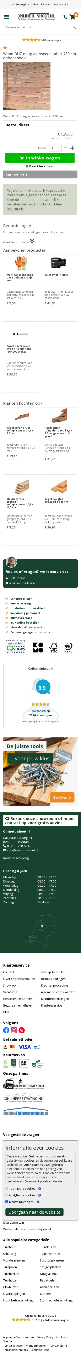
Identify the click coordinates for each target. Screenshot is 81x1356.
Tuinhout (9, 1247)
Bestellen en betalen (18, 999)
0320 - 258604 (17, 578)
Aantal (42, 148)
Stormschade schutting (56, 1300)
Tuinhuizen (10, 1280)
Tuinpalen (10, 1267)
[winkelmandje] (72, 16)
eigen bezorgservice (42, 4)
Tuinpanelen (57, 1345)
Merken (45, 1293)
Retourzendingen (53, 979)
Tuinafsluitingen (13, 1345)
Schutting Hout (40, 1350)
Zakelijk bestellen (53, 972)
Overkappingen (14, 1293)
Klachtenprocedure (54, 985)
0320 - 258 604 (18, 846)
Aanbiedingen (49, 1287)
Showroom (10, 985)
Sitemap (8, 1341)
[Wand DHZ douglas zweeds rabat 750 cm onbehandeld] (40, 86)
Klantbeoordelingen (55, 999)
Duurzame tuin (13, 1222)
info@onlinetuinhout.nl (22, 583)
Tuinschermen (50, 1254)
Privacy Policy (45, 1337)
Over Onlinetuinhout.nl (19, 979)
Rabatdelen (48, 1280)
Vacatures (10, 992)
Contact (8, 972)
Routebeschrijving (16, 858)
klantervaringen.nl (50, 721)
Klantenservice (16, 965)
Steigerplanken (50, 1267)
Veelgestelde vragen (21, 1134)
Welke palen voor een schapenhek (27, 1229)
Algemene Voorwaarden (18, 1337)
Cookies (61, 1337)
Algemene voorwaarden (58, 992)
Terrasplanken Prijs (15, 1350)
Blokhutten (10, 1287)
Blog (6, 1012)
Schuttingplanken (52, 1260)
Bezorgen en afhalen (18, 1005)
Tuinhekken (11, 1273)
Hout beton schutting (18, 1300)
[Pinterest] (21, 1030)
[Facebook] (6, 1030)
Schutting (9, 1254)
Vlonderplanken (14, 1260)
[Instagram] (14, 1030)
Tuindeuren (48, 1247)
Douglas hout (49, 1273)
